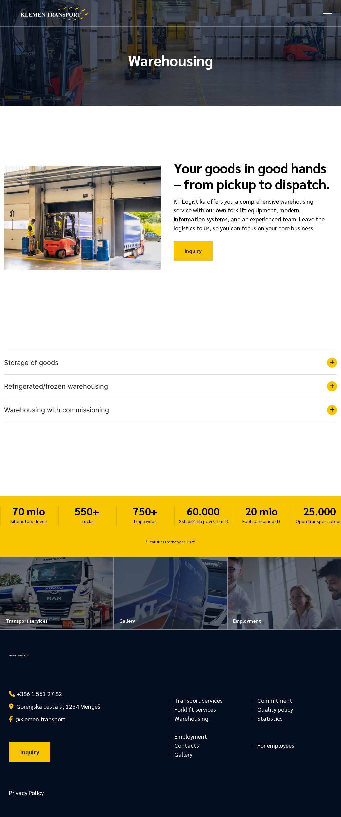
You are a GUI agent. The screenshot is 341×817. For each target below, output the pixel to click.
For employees (275, 745)
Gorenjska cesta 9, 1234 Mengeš (57, 706)
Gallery (183, 754)
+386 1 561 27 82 (38, 693)
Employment (190, 736)
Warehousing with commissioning (56, 410)
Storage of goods (31, 363)
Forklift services (195, 709)
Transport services (198, 700)
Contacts (186, 745)
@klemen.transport (39, 719)
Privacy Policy (26, 792)
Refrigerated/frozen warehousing (56, 386)
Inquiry (193, 250)
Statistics (270, 718)
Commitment (274, 700)
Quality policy (275, 709)
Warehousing (191, 718)
